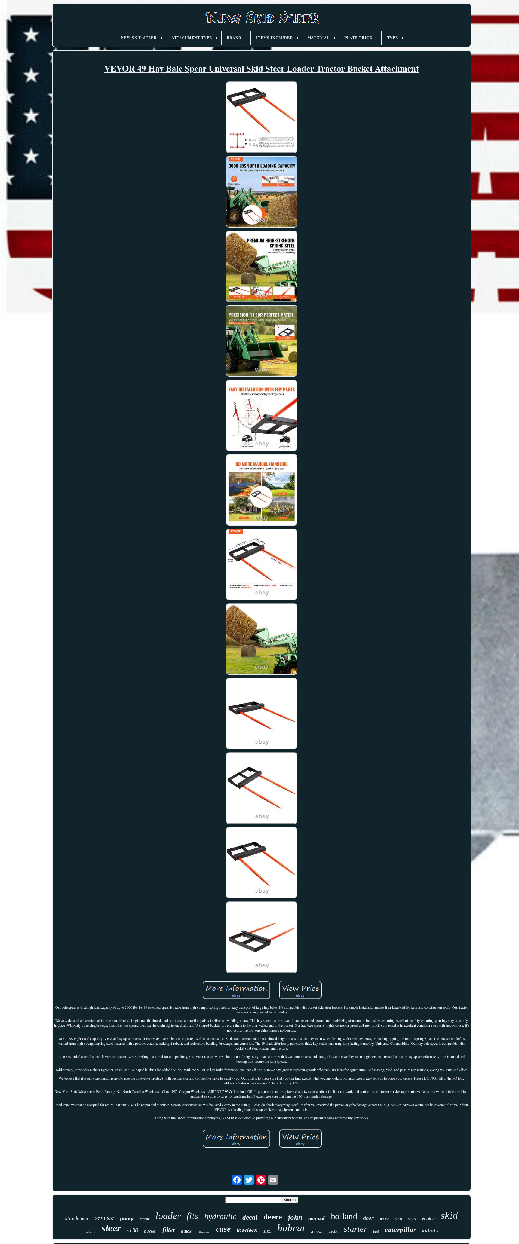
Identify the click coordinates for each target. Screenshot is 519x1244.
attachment (77, 1218)
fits (192, 1216)
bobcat (291, 1228)
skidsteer (317, 1232)
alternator (204, 1232)
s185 (267, 1231)
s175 (412, 1219)
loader (168, 1215)
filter (168, 1229)
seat (398, 1218)
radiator (90, 1232)
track (384, 1219)
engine (428, 1218)
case (223, 1228)
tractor (333, 1231)
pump (127, 1218)
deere (272, 1216)
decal (249, 1217)
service (104, 1216)
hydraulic (220, 1216)
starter (355, 1228)
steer (111, 1227)
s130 (132, 1230)
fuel (376, 1231)
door (368, 1217)
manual (316, 1218)
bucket (150, 1231)
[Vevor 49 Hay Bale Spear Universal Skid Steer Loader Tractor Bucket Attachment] (262, 118)
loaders (247, 1230)
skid (449, 1215)
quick (186, 1231)
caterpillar (400, 1229)
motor (145, 1219)
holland (344, 1216)
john (295, 1217)
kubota (430, 1230)
